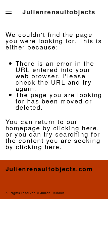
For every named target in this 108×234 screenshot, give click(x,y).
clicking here (75, 127)
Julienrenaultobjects (59, 11)
